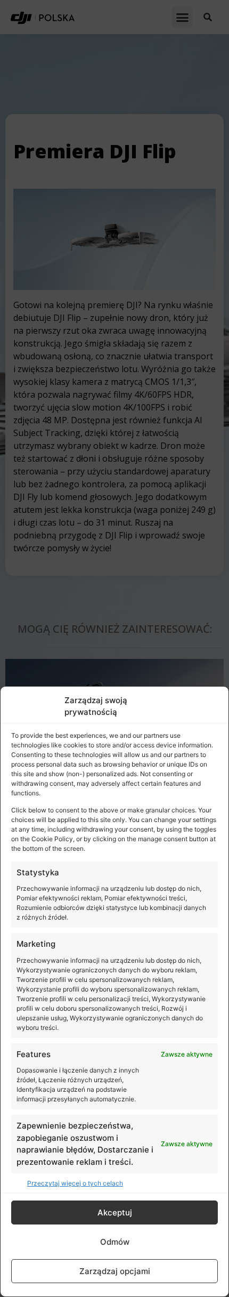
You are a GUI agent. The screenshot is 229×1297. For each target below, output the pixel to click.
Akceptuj (114, 1212)
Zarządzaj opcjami (114, 1271)
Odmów (114, 1242)
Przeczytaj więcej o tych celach (75, 1183)
